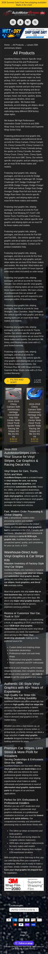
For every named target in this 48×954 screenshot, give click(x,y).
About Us (24, 935)
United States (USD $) (23, 910)
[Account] (20, 22)
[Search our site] (35, 22)
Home (7, 45)
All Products (18, 45)
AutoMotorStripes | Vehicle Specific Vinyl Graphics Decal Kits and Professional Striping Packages (22, 62)
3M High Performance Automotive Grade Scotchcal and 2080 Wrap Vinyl (21, 123)
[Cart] (28, 22)
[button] (17, 381)
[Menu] (13, 22)
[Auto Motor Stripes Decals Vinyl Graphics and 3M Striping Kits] (24, 13)
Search (24, 932)
